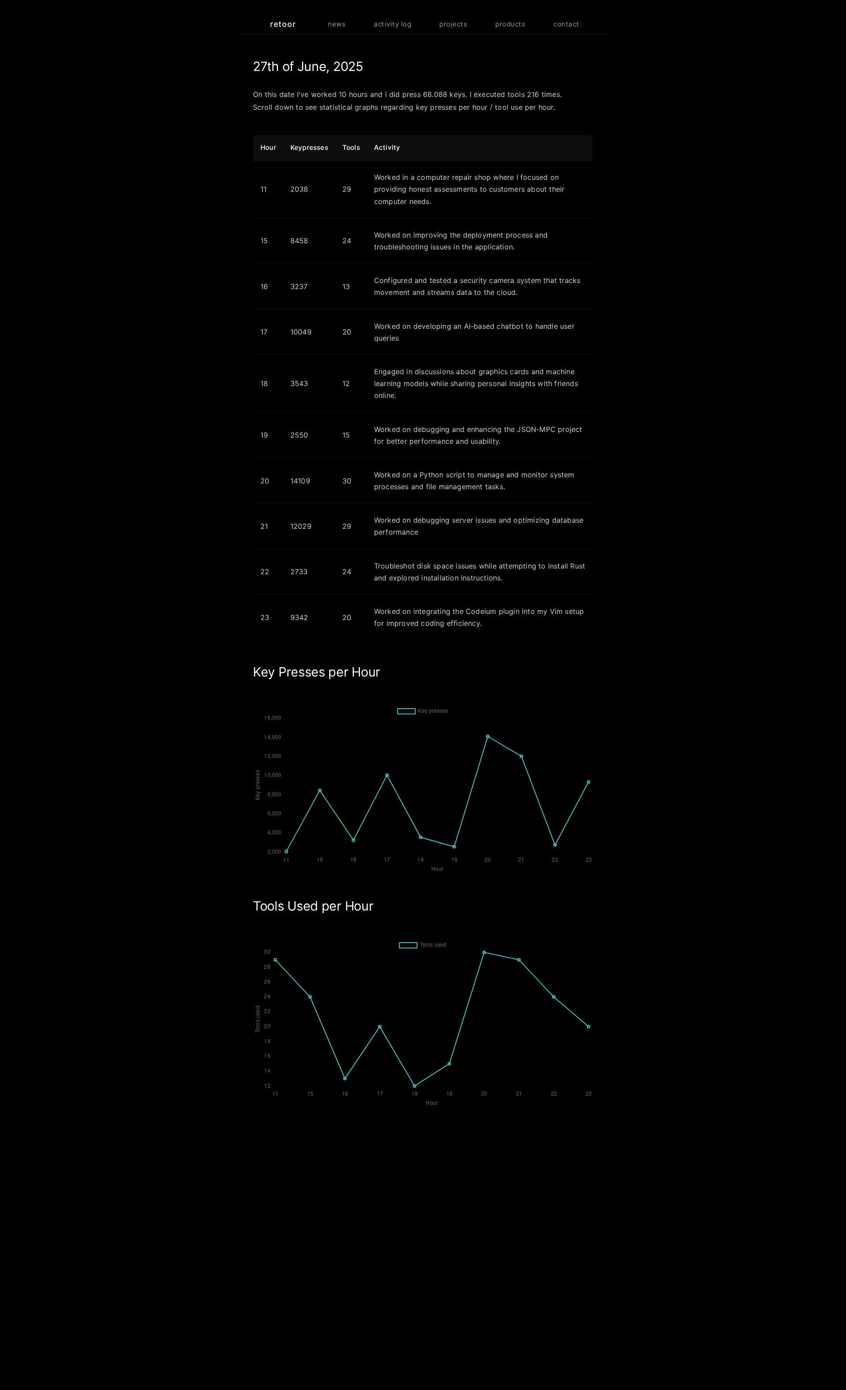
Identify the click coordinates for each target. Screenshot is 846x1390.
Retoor (283, 24)
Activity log (392, 24)
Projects (453, 24)
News (336, 24)
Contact (566, 24)
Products (510, 24)
